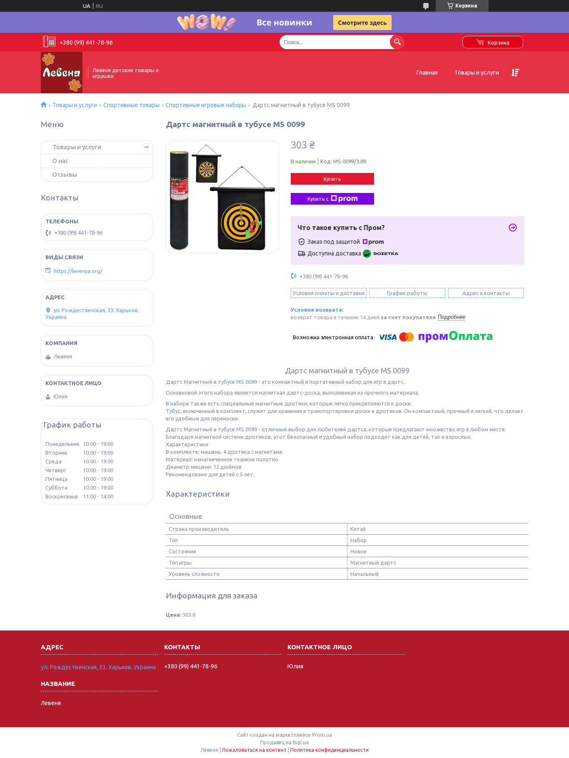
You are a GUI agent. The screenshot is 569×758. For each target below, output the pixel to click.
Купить (332, 179)
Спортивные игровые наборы (205, 105)
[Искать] (397, 42)
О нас (60, 160)
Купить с (318, 199)
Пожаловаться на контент (254, 750)
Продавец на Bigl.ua (284, 742)
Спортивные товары (131, 105)
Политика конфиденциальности (329, 750)
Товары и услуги (476, 72)
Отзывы (64, 174)
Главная (427, 72)
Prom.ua (322, 735)
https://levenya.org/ (78, 271)
